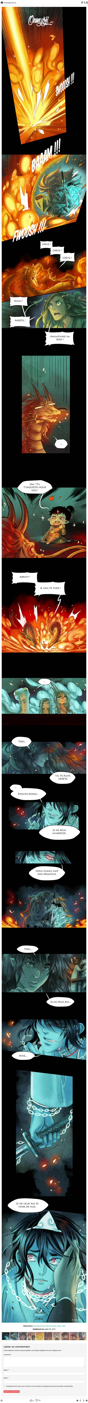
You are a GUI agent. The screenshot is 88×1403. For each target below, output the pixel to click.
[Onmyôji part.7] (80, 1400)
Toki (63, 1326)
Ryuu (54, 1326)
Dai (34, 1326)
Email (5, 1378)
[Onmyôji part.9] (83, 1400)
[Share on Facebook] (82, 2)
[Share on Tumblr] (87, 2)
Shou (59, 1326)
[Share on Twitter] (84, 2)
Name (6, 1370)
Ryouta (49, 1326)
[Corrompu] (86, 1400)
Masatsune (41, 1326)
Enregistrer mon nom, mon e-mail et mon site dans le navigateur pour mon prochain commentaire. (39, 1386)
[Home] (2, 2)
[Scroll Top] (1, 1400)
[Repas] (77, 1400)
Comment (7, 1355)
